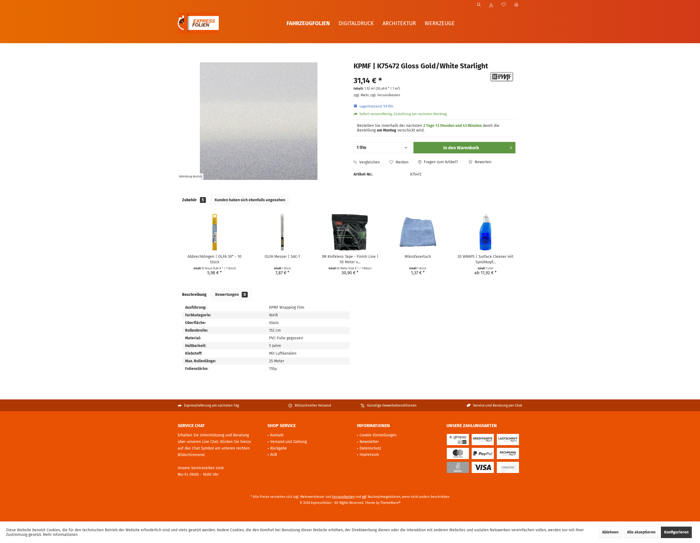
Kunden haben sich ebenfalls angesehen (250, 200)
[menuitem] (516, 5)
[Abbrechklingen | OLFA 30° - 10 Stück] (214, 232)
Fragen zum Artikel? (440, 162)
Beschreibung (194, 294)
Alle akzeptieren (641, 532)
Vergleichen (369, 162)
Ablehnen (610, 532)
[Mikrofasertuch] (418, 232)
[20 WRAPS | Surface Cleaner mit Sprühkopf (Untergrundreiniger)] (485, 232)
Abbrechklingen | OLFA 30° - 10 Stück (214, 259)
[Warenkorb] (516, 5)
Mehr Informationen (60, 534)
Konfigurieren (676, 532)
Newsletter (369, 441)
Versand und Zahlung (288, 441)
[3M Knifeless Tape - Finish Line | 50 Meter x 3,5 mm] (350, 232)
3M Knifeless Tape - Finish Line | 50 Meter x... (350, 259)
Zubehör (193, 200)
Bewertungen (230, 294)
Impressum (369, 454)
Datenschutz (370, 448)
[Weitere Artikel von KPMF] (501, 76)
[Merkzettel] (503, 5)
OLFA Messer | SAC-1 (282, 256)
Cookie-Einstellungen (378, 435)
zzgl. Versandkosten (385, 95)
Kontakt (277, 435)
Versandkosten (343, 497)
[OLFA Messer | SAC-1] (282, 232)
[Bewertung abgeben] (420, 73)
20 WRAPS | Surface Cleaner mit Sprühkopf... (485, 259)
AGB (273, 454)
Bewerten (482, 162)
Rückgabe (278, 448)
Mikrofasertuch (418, 256)
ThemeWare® (390, 503)
